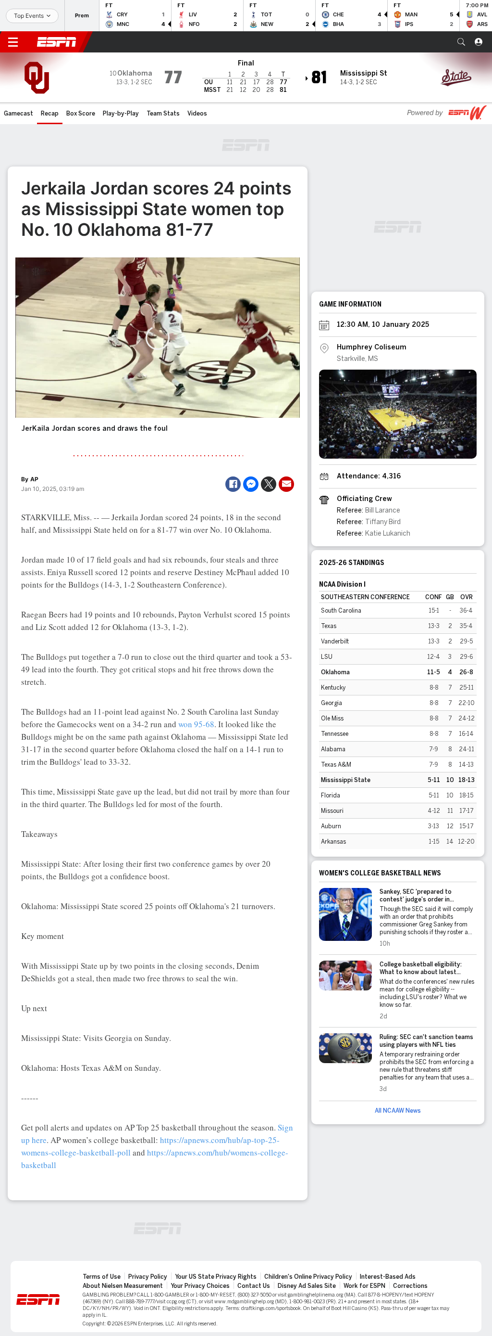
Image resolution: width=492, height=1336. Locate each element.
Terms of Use (102, 1276)
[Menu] (13, 41)
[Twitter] (268, 484)
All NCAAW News (398, 1110)
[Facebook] (233, 484)
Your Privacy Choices (200, 1286)
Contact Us (253, 1286)
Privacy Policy (147, 1276)
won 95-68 (196, 724)
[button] (461, 42)
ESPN (56, 41)
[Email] (286, 484)
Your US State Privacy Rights (216, 1276)
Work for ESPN (364, 1286)
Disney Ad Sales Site (307, 1286)
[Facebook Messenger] (250, 484)
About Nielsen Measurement (123, 1286)
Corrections (410, 1286)
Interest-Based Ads (388, 1276)
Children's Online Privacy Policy (308, 1276)
